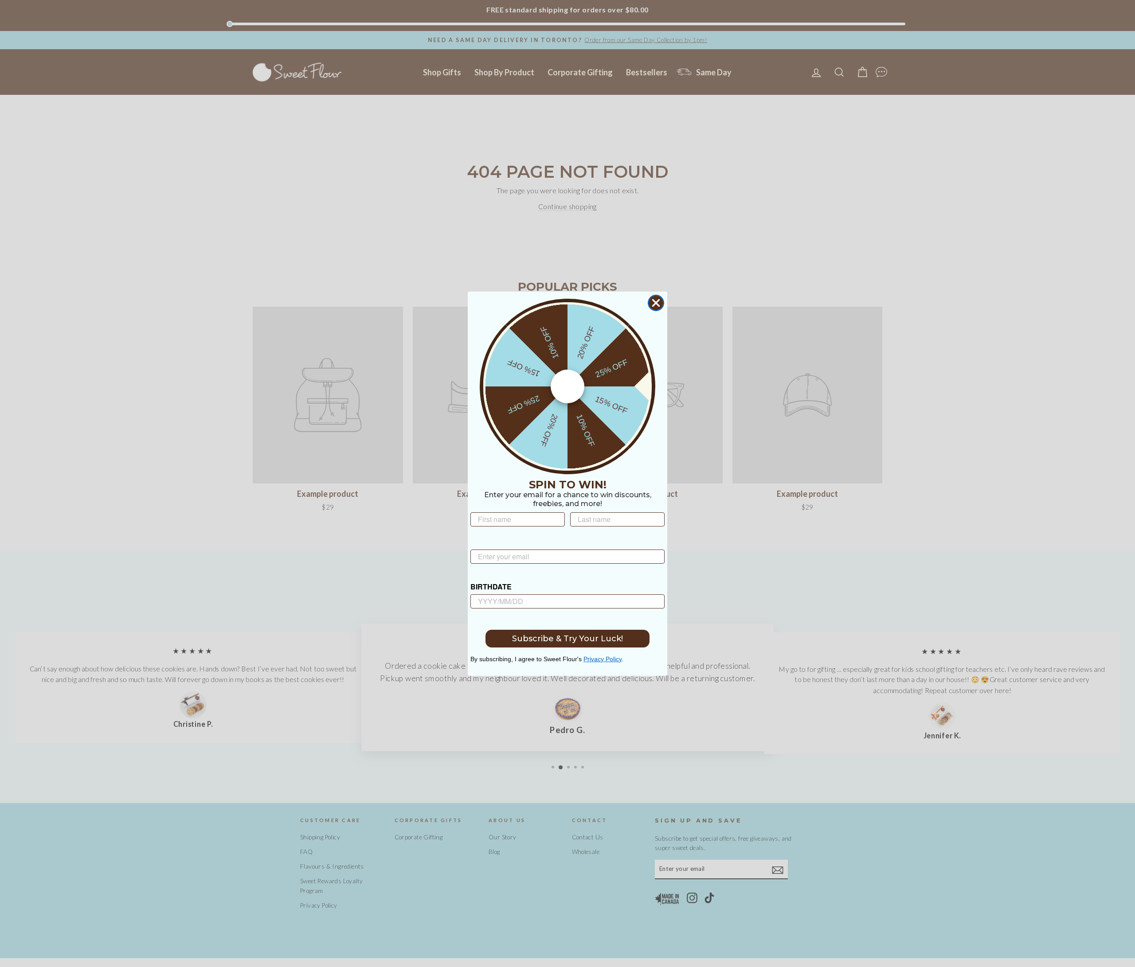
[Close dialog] (656, 303)
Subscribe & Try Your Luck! (567, 638)
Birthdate (491, 586)
